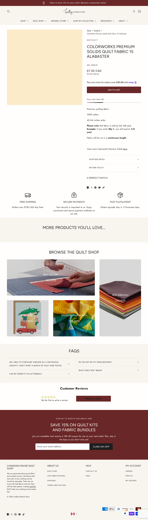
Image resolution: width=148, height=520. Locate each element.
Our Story (52, 471)
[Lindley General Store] (74, 11)
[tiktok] (23, 514)
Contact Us (91, 471)
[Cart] (139, 11)
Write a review (93, 398)
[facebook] (8, 514)
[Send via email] (99, 187)
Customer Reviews (56, 476)
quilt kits (33, 486)
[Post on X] (91, 187)
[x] (11, 514)
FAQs (88, 476)
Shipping (51, 481)
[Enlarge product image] (44, 67)
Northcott (92, 40)
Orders (129, 471)
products (97, 31)
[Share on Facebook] (87, 187)
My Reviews (131, 481)
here (125, 149)
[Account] (134, 11)
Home (89, 31)
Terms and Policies (56, 485)
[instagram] (15, 514)
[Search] (8, 11)
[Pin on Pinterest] (95, 187)
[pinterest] (19, 514)
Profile (129, 476)
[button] (103, 187)
